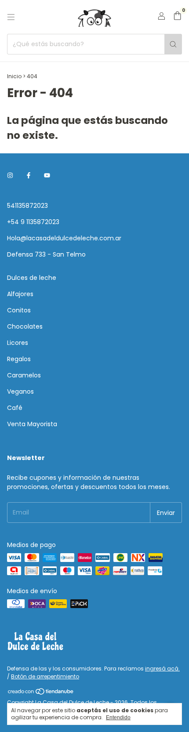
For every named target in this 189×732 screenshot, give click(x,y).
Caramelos (24, 375)
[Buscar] (173, 44)
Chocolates (25, 326)
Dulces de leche (31, 277)
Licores (17, 342)
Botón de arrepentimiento (45, 676)
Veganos (20, 391)
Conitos (19, 310)
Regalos (19, 359)
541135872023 (27, 205)
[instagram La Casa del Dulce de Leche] (10, 175)
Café (14, 407)
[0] (177, 17)
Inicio (14, 76)
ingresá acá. (162, 668)
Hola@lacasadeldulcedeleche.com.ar (64, 238)
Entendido (118, 717)
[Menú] (11, 17)
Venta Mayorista (32, 424)
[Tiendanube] (41, 693)
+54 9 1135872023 (33, 221)
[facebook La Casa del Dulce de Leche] (28, 175)
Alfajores (20, 294)
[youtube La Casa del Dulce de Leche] (47, 175)
